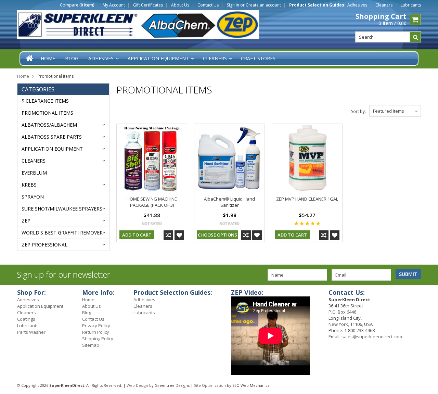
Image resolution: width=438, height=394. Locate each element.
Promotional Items (47, 113)
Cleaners (383, 5)
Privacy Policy (96, 325)
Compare (77, 5)
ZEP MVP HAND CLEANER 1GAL (307, 199)
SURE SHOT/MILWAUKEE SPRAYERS (62, 208)
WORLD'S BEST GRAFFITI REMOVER (62, 232)
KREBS (29, 184)
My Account (114, 5)
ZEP (26, 220)
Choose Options (217, 235)
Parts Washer (31, 332)
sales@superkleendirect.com (372, 336)
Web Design (137, 385)
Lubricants (411, 5)
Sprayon (33, 196)
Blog (86, 312)
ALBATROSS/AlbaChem (49, 125)
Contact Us (208, 5)
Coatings (26, 319)
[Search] (415, 36)
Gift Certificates (148, 5)
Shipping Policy (97, 338)
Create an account (263, 5)
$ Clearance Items (45, 101)
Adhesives (357, 5)
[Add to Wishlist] (179, 235)
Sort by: (358, 111)
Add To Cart (137, 235)
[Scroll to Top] (428, 293)
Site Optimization (210, 385)
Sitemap (90, 345)
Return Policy (95, 332)
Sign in (233, 5)
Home (23, 76)
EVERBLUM (34, 172)
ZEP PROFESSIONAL (44, 244)
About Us (180, 5)
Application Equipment (52, 148)
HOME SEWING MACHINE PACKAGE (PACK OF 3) (152, 202)
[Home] (30, 58)
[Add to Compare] (168, 235)
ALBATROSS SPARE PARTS (52, 137)
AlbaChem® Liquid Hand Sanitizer (229, 202)
